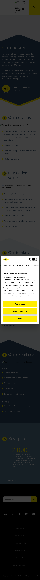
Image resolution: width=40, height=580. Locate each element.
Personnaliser (18, 311)
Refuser (20, 319)
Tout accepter (20, 304)
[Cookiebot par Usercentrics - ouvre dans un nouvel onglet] (28, 259)
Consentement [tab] (8, 266)
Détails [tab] (20, 266)
